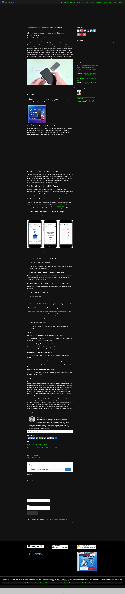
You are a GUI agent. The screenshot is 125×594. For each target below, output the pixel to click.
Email (29, 505)
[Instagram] (33, 431)
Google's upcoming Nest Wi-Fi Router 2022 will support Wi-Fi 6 (42, 447)
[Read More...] (91, 101)
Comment (30, 480)
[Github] (38, 431)
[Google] (37, 431)
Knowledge (35, 455)
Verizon (61, 132)
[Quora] (30, 431)
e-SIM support (60, 206)
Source (29, 412)
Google (34, 457)
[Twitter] (28, 431)
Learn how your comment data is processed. (56, 519)
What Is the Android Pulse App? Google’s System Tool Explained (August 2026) (86, 78)
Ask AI (68, 469)
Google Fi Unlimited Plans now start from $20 (38, 444)
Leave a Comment (52, 37)
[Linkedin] (35, 431)
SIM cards (56, 393)
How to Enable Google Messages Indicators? (38, 451)
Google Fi (46, 277)
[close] (63, 589)
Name (29, 498)
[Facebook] (31, 431)
